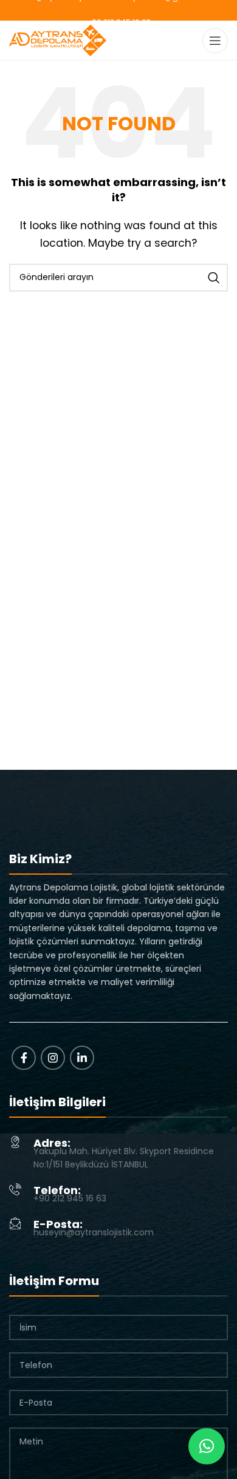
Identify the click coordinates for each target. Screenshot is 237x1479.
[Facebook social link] (24, 1058)
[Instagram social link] (53, 1058)
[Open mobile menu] (215, 40)
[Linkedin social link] (82, 1058)
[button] (206, 1446)
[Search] (214, 278)
